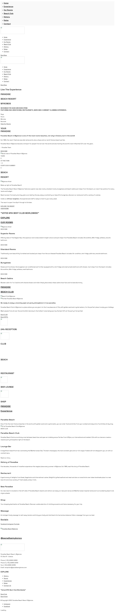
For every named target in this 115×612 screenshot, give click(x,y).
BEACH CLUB (7, 291)
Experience (8, 6)
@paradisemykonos (11, 538)
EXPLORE (5, 217)
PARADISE (6, 287)
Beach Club (8, 13)
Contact (7, 24)
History (7, 17)
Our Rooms (8, 10)
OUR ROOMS (7, 222)
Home (6, 3)
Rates (6, 20)
